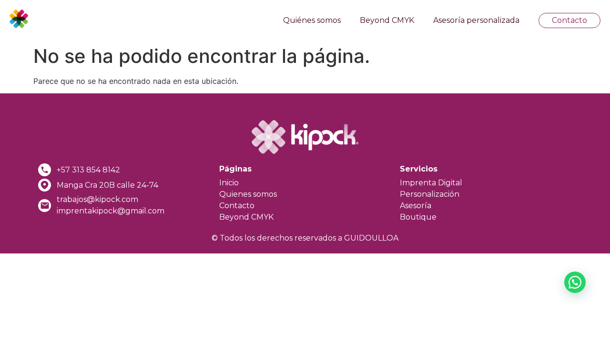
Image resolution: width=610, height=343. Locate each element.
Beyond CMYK (387, 20)
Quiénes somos (312, 20)
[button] (575, 282)
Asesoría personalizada (476, 20)
